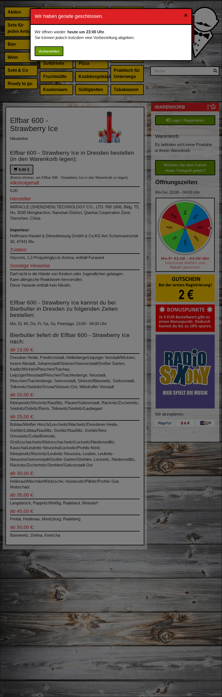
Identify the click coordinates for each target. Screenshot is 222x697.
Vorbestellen (49, 51)
